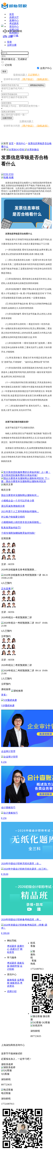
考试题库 (14, 23)
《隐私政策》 (42, 79)
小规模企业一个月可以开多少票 (17, 500)
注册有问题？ (26, 121)
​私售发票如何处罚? (11, 527)
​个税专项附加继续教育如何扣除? (18, 533)
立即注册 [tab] (11, 45)
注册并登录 (7, 118)
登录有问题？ (20, 75)
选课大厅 (14, 17)
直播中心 (14, 20)
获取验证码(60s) (37, 85)
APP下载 (13, 35)
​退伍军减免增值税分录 (13, 506)
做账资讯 (14, 983)
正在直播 (6, 588)
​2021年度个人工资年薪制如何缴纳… (20, 511)
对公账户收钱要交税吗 (13, 517)
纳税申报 (14, 966)
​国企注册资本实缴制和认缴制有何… (20, 495)
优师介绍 (14, 29)
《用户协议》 (28, 79)
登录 (4, 71)
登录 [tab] (9, 42)
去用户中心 (46, 68)
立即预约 (6, 636)
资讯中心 (20, 143)
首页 (11, 14)
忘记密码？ (34, 75)
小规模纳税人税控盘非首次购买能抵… (21, 522)
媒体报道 (11, 980)
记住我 (8, 65)
